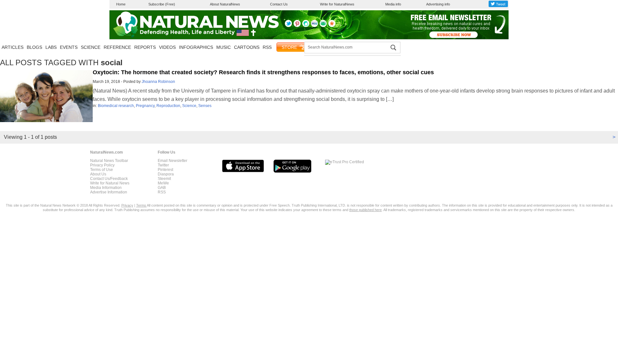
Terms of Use (101, 169)
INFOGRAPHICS (196, 47)
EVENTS (69, 47)
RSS (267, 47)
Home (121, 4)
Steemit (164, 178)
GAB (162, 187)
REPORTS (145, 47)
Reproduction (168, 105)
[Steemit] (305, 25)
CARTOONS (246, 47)
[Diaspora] (331, 25)
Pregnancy (145, 105)
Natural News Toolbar (109, 160)
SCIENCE (90, 47)
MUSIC (223, 47)
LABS (51, 47)
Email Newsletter (172, 160)
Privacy (127, 205)
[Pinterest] (297, 25)
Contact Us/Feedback (109, 178)
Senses (204, 105)
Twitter (163, 165)
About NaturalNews (225, 4)
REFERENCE (117, 47)
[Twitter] (288, 25)
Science (189, 105)
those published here (365, 210)
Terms (141, 205)
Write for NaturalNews (337, 4)
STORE (289, 47)
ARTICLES (12, 47)
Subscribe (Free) (161, 4)
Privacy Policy (102, 165)
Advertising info (438, 4)
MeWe (163, 183)
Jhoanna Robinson (158, 81)
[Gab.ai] (323, 25)
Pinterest (165, 169)
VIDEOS (167, 47)
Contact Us (279, 4)
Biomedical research (116, 105)
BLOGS (34, 47)
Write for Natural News (109, 183)
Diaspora (166, 174)
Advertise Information (108, 192)
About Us (98, 174)
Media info (393, 4)
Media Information (106, 187)
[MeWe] (314, 25)
